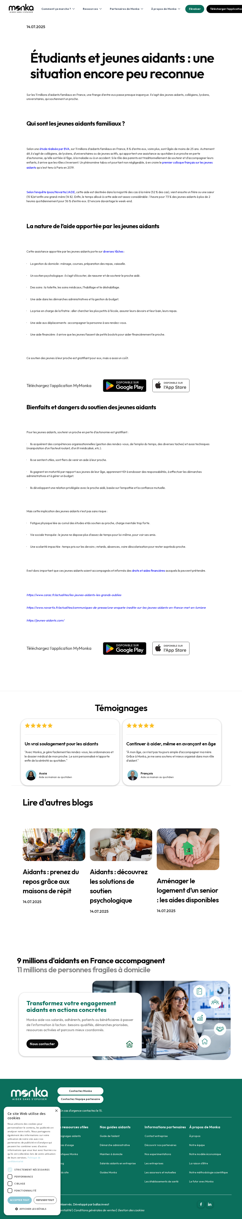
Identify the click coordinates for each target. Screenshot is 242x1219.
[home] (21, 11)
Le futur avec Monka (201, 1181)
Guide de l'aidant (109, 1136)
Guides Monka (108, 1172)
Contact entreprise (156, 1136)
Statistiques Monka (66, 1154)
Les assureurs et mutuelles (160, 1172)
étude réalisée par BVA (55, 149)
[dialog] (32, 1161)
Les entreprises (154, 1163)
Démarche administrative (115, 1145)
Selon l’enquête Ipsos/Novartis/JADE (50, 192)
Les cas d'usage (64, 1145)
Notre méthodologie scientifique (208, 1172)
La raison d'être (198, 1163)
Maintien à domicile (111, 1154)
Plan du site (62, 1172)
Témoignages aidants (68, 1136)
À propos (194, 1136)
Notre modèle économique (205, 1154)
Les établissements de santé (161, 1181)
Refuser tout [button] (45, 1200)
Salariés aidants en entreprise (118, 1163)
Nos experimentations (158, 1154)
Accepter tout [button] (19, 1200)
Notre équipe (197, 1145)
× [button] (56, 1110)
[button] (57, 9)
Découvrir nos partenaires (160, 1145)
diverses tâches (113, 251)
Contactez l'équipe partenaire (80, 1099)
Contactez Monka (80, 1091)
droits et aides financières (148, 570)
